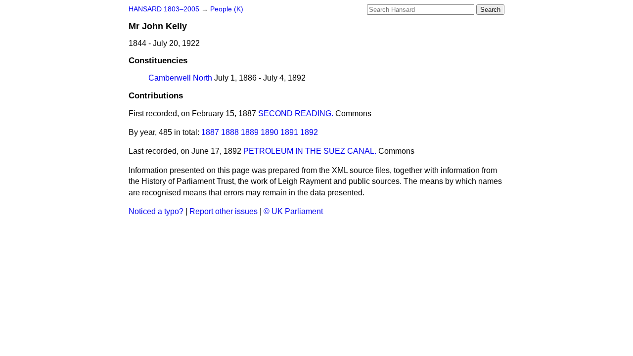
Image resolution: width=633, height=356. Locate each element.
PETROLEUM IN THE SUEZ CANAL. (309, 151)
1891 (289, 132)
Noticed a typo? (156, 211)
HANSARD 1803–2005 (164, 9)
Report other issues (223, 211)
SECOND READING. (295, 113)
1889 (250, 132)
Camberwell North (180, 78)
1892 (309, 132)
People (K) (226, 9)
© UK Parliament (293, 211)
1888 (230, 132)
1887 (210, 132)
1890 (269, 132)
